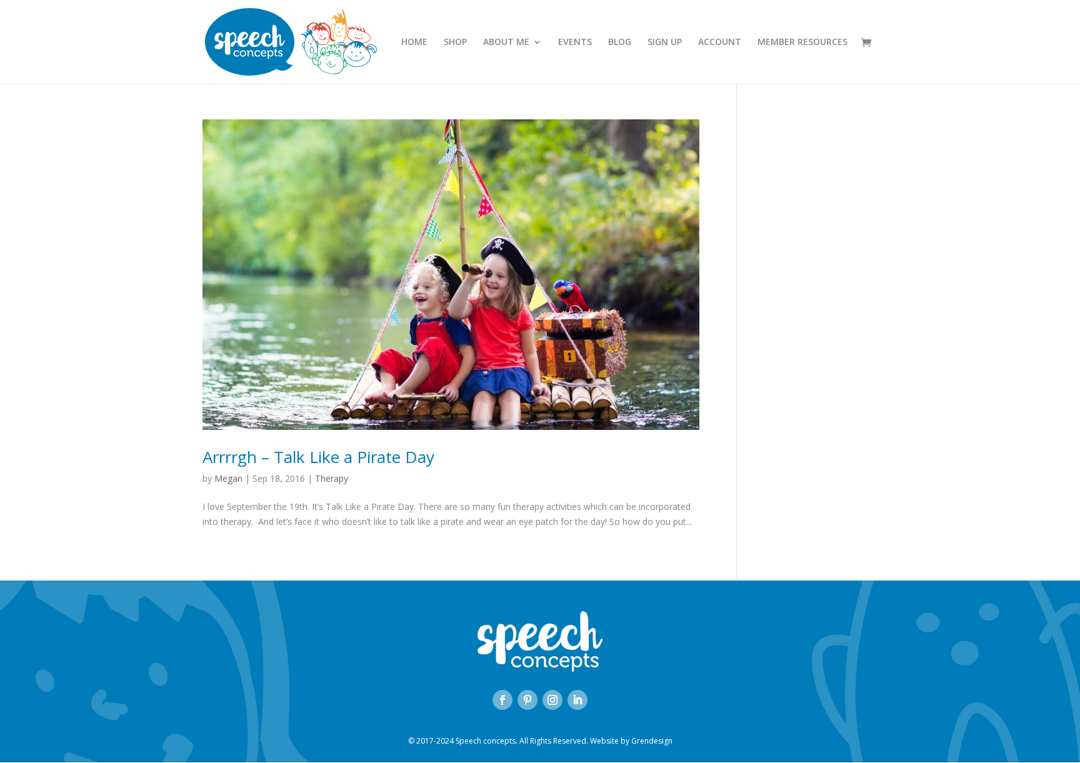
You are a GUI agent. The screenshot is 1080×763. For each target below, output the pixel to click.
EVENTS (575, 42)
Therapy (331, 478)
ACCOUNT (719, 42)
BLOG (619, 42)
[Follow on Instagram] (552, 700)
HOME (414, 42)
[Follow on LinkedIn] (578, 700)
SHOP (455, 42)
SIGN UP (665, 42)
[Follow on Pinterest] (528, 700)
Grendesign (651, 741)
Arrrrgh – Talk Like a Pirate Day (318, 457)
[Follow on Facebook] (502, 700)
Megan (228, 478)
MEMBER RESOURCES (803, 42)
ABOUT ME (506, 42)
